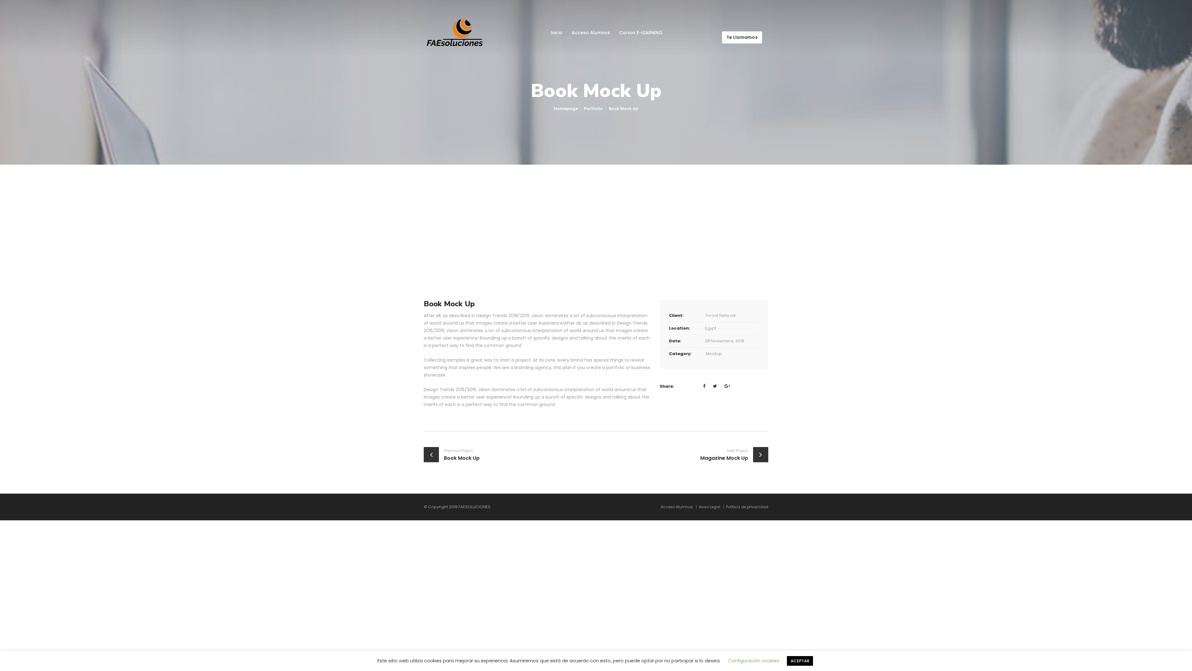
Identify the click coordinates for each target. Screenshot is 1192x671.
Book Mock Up (462, 458)
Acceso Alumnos (591, 33)
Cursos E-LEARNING (640, 33)
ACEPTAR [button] (800, 661)
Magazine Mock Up (724, 458)
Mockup (714, 354)
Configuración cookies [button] (753, 660)
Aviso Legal (709, 507)
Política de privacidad (747, 507)
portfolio (593, 109)
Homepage (566, 109)
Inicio (556, 33)
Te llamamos (742, 37)
